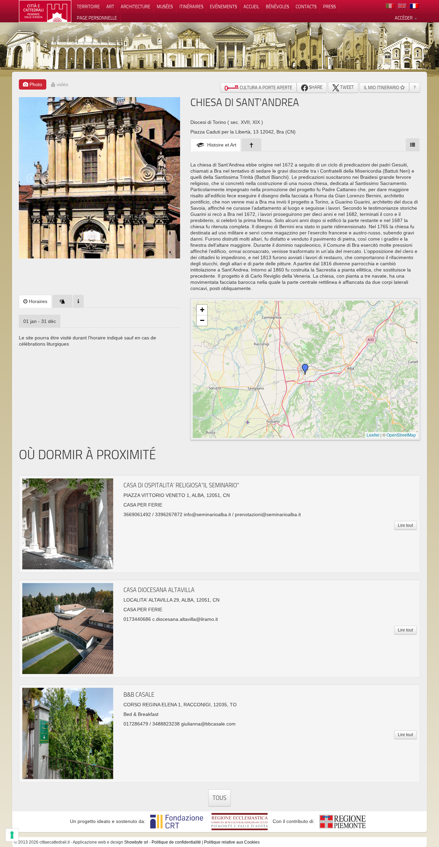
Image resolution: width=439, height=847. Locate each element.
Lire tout (405, 525)
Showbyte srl (136, 842)
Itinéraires (191, 6)
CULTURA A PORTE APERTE (265, 87)
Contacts (306, 6)
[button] (305, 369)
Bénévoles (277, 6)
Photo (35, 84)
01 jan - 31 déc (39, 321)
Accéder (404, 18)
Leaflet (373, 435)
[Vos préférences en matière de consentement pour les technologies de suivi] (12, 835)
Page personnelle (97, 18)
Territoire (88, 6)
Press (329, 6)
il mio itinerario (382, 87)
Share (315, 87)
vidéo (61, 84)
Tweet (346, 87)
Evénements (223, 6)
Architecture (135, 6)
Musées (165, 6)
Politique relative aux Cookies (232, 842)
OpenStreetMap (401, 435)
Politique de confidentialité (176, 842)
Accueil (251, 6)
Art (110, 6)
